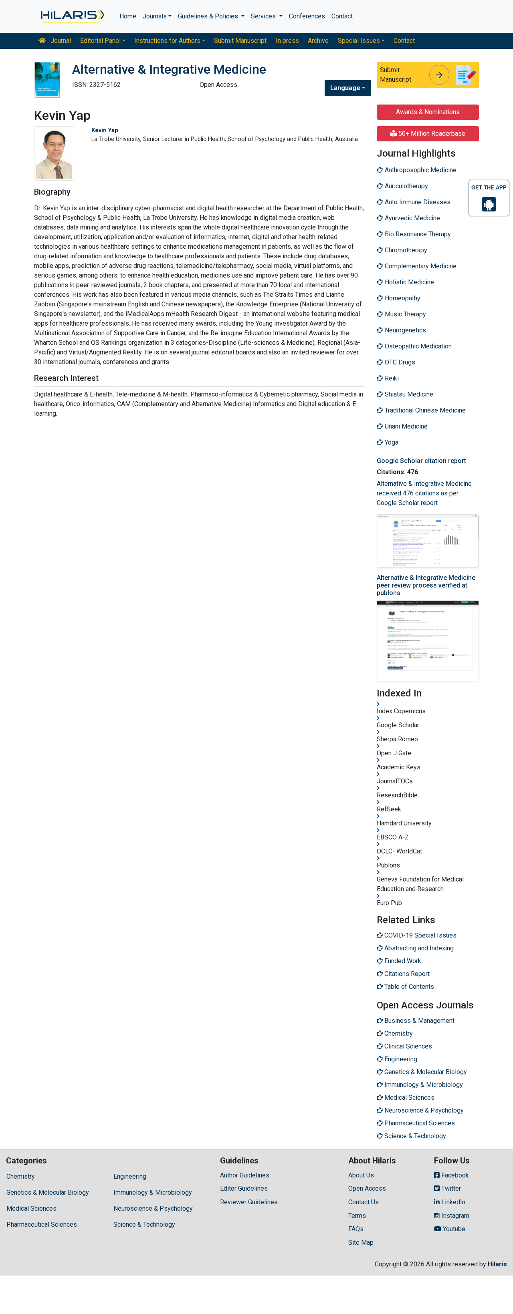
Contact (342, 16)
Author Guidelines (244, 1175)
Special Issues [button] (359, 40)
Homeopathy (401, 298)
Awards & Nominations (428, 112)
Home (127, 16)
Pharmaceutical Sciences (41, 1224)
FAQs (356, 1229)
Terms (357, 1215)
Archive (318, 40)
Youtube (453, 1229)
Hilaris (497, 1264)
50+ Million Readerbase (431, 133)
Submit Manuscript (240, 40)
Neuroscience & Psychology (153, 1208)
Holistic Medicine (408, 282)
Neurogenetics (404, 330)
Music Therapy (404, 314)
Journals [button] (155, 16)
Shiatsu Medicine (408, 394)
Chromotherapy (405, 250)
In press (287, 40)
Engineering (129, 1176)
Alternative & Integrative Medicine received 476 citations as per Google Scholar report (424, 493)
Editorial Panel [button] (100, 40)
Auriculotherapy (405, 186)
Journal (60, 40)
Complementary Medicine (419, 266)
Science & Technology (144, 1224)
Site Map (361, 1242)
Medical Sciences (31, 1208)
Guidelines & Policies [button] (209, 16)
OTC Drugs (399, 362)
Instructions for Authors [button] (167, 40)
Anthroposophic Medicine (419, 170)
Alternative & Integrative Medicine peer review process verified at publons (426, 585)
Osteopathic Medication (417, 346)
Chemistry (20, 1176)
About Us (361, 1175)
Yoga (390, 442)
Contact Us (363, 1202)
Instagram (454, 1215)
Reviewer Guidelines (249, 1202)
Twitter (450, 1188)
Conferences (307, 16)
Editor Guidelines (244, 1188)
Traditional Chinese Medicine (424, 410)
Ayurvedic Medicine (411, 218)
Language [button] (345, 88)
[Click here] (72, 16)
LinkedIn (452, 1202)
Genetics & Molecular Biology (47, 1192)
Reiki (391, 378)
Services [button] (264, 16)
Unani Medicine (405, 426)
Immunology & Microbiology (152, 1192)
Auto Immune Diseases (416, 202)
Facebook (454, 1175)
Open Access (367, 1188)
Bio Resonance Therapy (417, 234)
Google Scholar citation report (421, 461)
